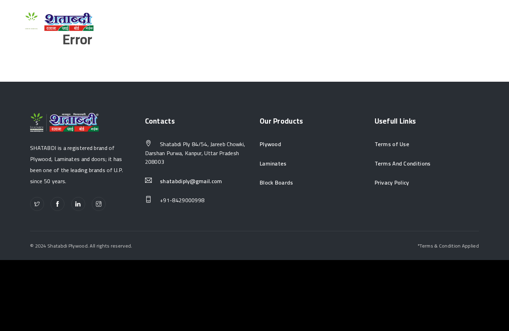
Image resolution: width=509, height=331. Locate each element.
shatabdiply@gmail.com (191, 181)
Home (154, 22)
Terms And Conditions (403, 163)
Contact (374, 22)
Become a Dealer (316, 22)
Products (247, 22)
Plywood (270, 144)
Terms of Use (392, 144)
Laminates (273, 163)
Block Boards (276, 182)
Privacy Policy (392, 182)
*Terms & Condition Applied (448, 246)
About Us (197, 22)
